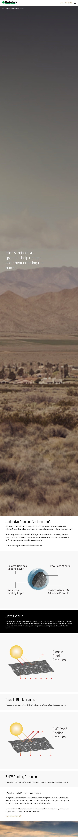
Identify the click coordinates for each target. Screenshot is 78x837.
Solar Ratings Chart (12, 816)
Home (3, 8)
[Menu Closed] (75, 3)
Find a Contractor (66, 2)
